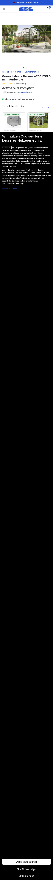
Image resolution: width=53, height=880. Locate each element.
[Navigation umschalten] (3, 8)
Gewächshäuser (32, 72)
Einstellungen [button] (26, 875)
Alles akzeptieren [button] (26, 861)
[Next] (48, 107)
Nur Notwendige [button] (26, 869)
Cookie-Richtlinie (9, 188)
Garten (18, 72)
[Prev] (42, 107)
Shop (9, 72)
